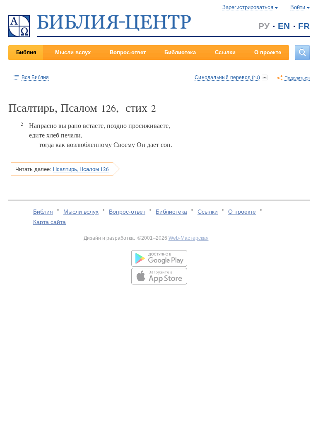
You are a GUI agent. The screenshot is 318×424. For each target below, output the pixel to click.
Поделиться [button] (297, 77)
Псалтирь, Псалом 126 (81, 169)
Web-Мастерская (189, 238)
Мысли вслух (73, 52)
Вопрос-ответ (128, 52)
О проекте (267, 52)
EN (284, 26)
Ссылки (225, 52)
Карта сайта (49, 222)
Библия (26, 52)
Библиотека (180, 52)
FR (304, 26)
